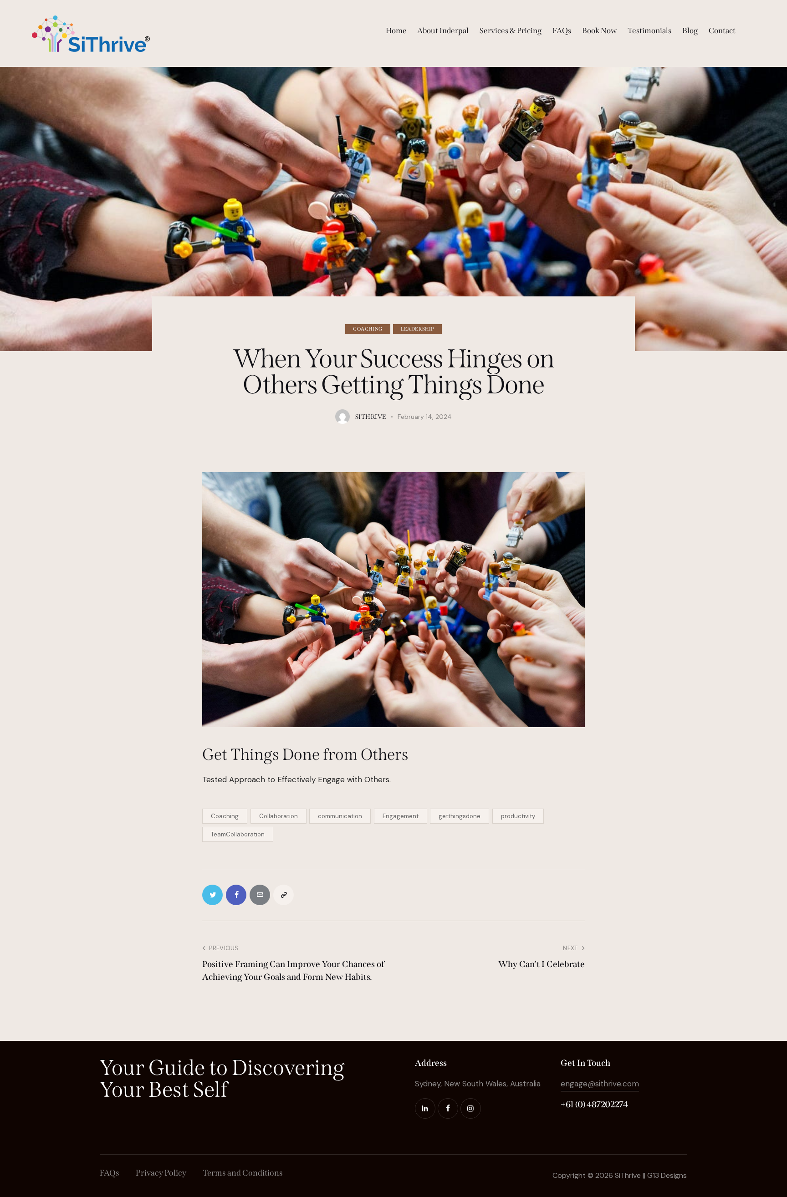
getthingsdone (459, 816)
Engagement (401, 816)
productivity (518, 816)
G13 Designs (667, 1175)
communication (340, 816)
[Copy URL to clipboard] (283, 895)
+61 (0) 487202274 (594, 1104)
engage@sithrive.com (600, 1084)
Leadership (417, 329)
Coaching (368, 329)
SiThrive (628, 1175)
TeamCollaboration (238, 834)
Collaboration (278, 816)
